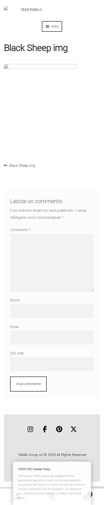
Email (14, 326)
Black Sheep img (22, 165)
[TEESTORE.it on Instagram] (30, 429)
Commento (20, 229)
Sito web (17, 353)
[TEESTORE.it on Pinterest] (59, 429)
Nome (15, 300)
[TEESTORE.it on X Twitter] (73, 429)
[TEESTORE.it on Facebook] (44, 429)
